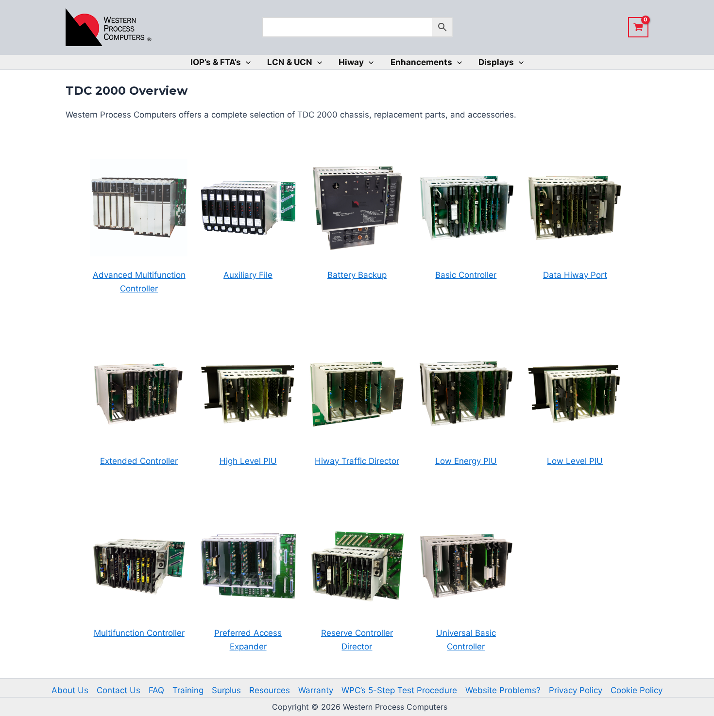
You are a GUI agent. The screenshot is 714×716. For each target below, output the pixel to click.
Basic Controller (465, 275)
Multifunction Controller (139, 633)
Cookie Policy (637, 690)
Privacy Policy (575, 690)
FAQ (156, 690)
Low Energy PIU (466, 461)
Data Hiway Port (575, 275)
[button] (246, 62)
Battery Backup (357, 275)
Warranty (315, 690)
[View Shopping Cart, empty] (638, 27)
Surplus (226, 690)
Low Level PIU (575, 461)
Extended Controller (139, 461)
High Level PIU (248, 461)
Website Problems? (503, 690)
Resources (269, 690)
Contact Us (118, 690)
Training (188, 690)
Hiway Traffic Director (357, 461)
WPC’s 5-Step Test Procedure (399, 690)
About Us (69, 690)
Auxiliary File (247, 275)
